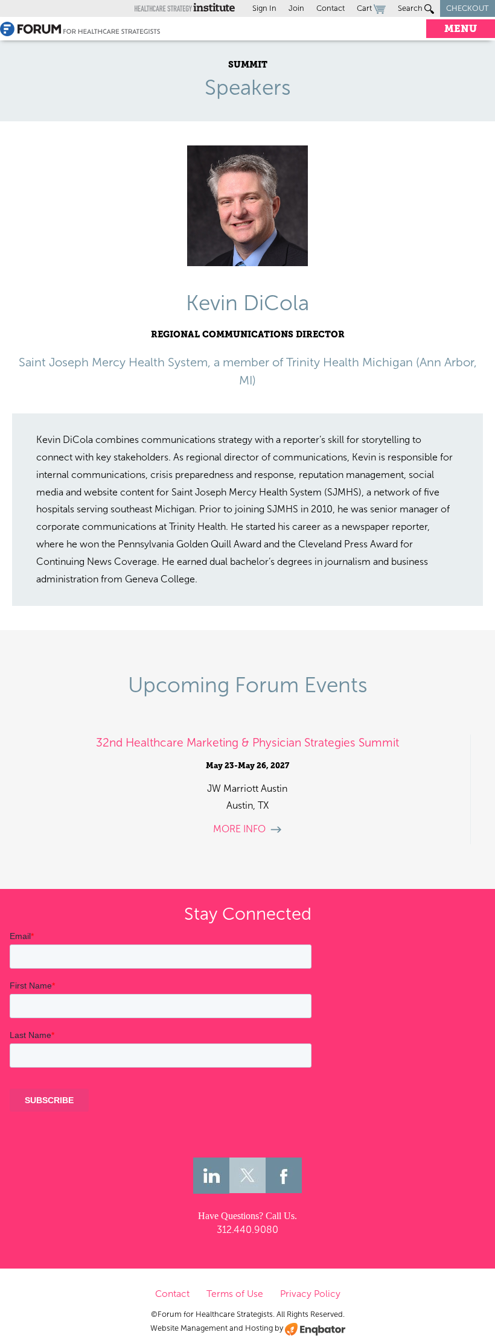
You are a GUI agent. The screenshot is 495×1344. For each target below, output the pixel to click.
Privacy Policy (310, 1293)
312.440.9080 (247, 1229)
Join (296, 8)
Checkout (467, 8)
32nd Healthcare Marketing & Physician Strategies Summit (247, 743)
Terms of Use (234, 1293)
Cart (365, 8)
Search (411, 8)
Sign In (264, 8)
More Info (239, 829)
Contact (330, 8)
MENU (460, 28)
